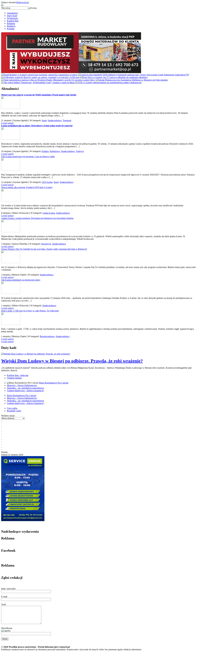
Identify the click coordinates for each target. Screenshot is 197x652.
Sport (44, 120)
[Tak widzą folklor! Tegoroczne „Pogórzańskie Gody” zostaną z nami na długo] (38, 82)
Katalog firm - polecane (17, 375)
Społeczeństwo (54, 120)
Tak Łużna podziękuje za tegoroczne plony (20, 280)
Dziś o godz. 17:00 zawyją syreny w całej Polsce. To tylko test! (30, 310)
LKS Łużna (47, 182)
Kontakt (10, 28)
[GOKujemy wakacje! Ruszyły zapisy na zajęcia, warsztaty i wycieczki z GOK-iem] (40, 77)
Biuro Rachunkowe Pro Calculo (53, 383)
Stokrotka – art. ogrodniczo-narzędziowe (25, 388)
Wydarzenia (12, 18)
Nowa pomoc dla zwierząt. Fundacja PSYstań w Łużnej (26, 187)
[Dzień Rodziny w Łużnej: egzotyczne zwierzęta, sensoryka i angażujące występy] (39, 75)
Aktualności (12, 13)
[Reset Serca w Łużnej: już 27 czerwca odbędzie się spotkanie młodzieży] (114, 77)
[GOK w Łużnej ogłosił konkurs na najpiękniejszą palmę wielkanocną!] (108, 82)
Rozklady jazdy (14, 411)
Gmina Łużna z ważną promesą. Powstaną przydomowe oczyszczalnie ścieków (37, 218)
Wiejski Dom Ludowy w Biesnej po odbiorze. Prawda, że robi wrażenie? (72, 360)
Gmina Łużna (48, 213)
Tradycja (80, 151)
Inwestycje (46, 244)
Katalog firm (12, 21)
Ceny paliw (12, 408)
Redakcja (11, 26)
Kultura (45, 151)
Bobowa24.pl (22, 2)
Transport (67, 120)
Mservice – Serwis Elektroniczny (22, 385)
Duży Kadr (12, 15)
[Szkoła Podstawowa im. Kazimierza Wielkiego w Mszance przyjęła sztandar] (132, 80)
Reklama (11, 23)
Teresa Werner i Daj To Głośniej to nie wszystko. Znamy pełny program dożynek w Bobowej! (44, 249)
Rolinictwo (55, 151)
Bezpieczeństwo (47, 336)
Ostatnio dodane (14, 378)
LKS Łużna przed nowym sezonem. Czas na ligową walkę (28, 156)
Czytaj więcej (7, 123)
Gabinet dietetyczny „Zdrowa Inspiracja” (25, 390)
